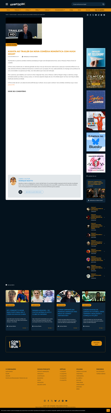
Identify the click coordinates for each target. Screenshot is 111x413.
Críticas (27, 10)
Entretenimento (59, 10)
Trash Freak (79, 382)
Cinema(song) (80, 376)
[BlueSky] (96, 15)
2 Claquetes (63, 373)
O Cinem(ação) (11, 369)
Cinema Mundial (13, 14)
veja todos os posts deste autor (34, 192)
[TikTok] (99, 15)
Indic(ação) (40, 382)
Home (8, 10)
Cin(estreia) (79, 373)
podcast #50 (11, 84)
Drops (39, 380)
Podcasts (17, 10)
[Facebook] (90, 15)
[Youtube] (104, 15)
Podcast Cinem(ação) (43, 371)
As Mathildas (40, 376)
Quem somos (9, 371)
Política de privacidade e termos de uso (16, 378)
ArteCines (79, 387)
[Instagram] (87, 15)
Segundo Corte (41, 384)
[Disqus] (44, 112)
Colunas (47, 10)
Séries (79, 10)
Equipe (7, 373)
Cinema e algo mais (81, 371)
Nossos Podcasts (43, 369)
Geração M (40, 373)
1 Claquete (63, 371)
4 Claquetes (63, 378)
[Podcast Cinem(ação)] (95, 120)
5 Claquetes (63, 380)
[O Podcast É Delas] (95, 163)
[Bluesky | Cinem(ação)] (95, 141)
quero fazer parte (97, 343)
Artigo (71, 10)
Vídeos (37, 10)
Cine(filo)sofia (80, 384)
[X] (93, 15)
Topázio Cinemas (100, 373)
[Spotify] (101, 15)
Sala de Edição (100, 371)
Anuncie (88, 10)
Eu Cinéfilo (79, 378)
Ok (108, 410)
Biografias (40, 378)
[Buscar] (103, 4)
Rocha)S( (78, 380)
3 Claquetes (63, 376)
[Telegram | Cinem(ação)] (95, 57)
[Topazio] (95, 99)
